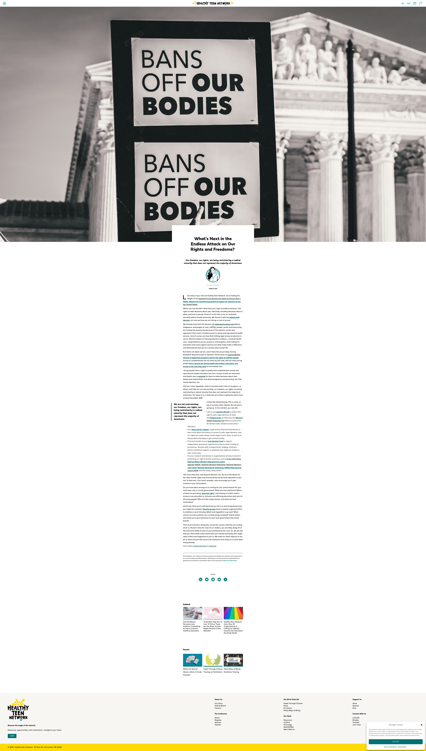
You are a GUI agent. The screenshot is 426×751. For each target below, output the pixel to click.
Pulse (286, 706)
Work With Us (289, 729)
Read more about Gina (230, 560)
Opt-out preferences (390, 747)
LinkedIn (356, 718)
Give (409, 3)
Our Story (218, 703)
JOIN (12, 736)
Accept (395, 742)
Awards (218, 725)
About (217, 718)
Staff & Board (220, 706)
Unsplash (212, 546)
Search (420, 3)
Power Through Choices (293, 703)
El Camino (288, 708)
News (414, 3)
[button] (421, 725)
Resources (288, 720)
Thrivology (288, 725)
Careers (218, 708)
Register (218, 720)
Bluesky (356, 720)
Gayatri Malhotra (199, 546)
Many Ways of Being (292, 710)
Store (355, 703)
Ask (403, 3)
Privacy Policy (402, 747)
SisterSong (219, 468)
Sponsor (218, 722)
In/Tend (287, 722)
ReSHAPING (289, 727)
